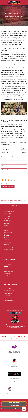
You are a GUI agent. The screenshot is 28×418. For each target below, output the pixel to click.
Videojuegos (6, 275)
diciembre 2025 (7, 227)
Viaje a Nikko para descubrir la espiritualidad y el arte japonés (20, 150)
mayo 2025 (6, 239)
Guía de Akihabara (8, 293)
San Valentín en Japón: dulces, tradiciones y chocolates (6, 150)
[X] (13, 313)
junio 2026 (6, 216)
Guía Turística (7, 292)
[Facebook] (10, 313)
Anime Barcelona (7, 288)
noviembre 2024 (7, 249)
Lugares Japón (7, 295)
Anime (5, 261)
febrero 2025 (6, 244)
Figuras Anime (7, 273)
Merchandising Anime (8, 271)
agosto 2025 (6, 234)
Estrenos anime (7, 263)
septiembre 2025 (7, 232)
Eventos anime (7, 286)
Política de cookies (14, 405)
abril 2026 (6, 220)
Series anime (6, 266)
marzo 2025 (6, 242)
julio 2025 (6, 235)
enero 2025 (6, 246)
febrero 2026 (6, 223)
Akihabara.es (8, 324)
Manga (5, 268)
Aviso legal (14, 408)
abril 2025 (6, 241)
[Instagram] (16, 313)
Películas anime (7, 264)
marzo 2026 (6, 222)
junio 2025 (6, 237)
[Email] (20, 313)
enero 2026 (6, 225)
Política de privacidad (14, 402)
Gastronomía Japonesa (9, 290)
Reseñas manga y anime (9, 269)
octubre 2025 (6, 230)
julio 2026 (6, 215)
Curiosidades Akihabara (9, 300)
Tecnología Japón (8, 298)
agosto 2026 (6, 213)
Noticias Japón (7, 297)
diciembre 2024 (7, 247)
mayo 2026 (6, 218)
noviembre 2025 (7, 228)
